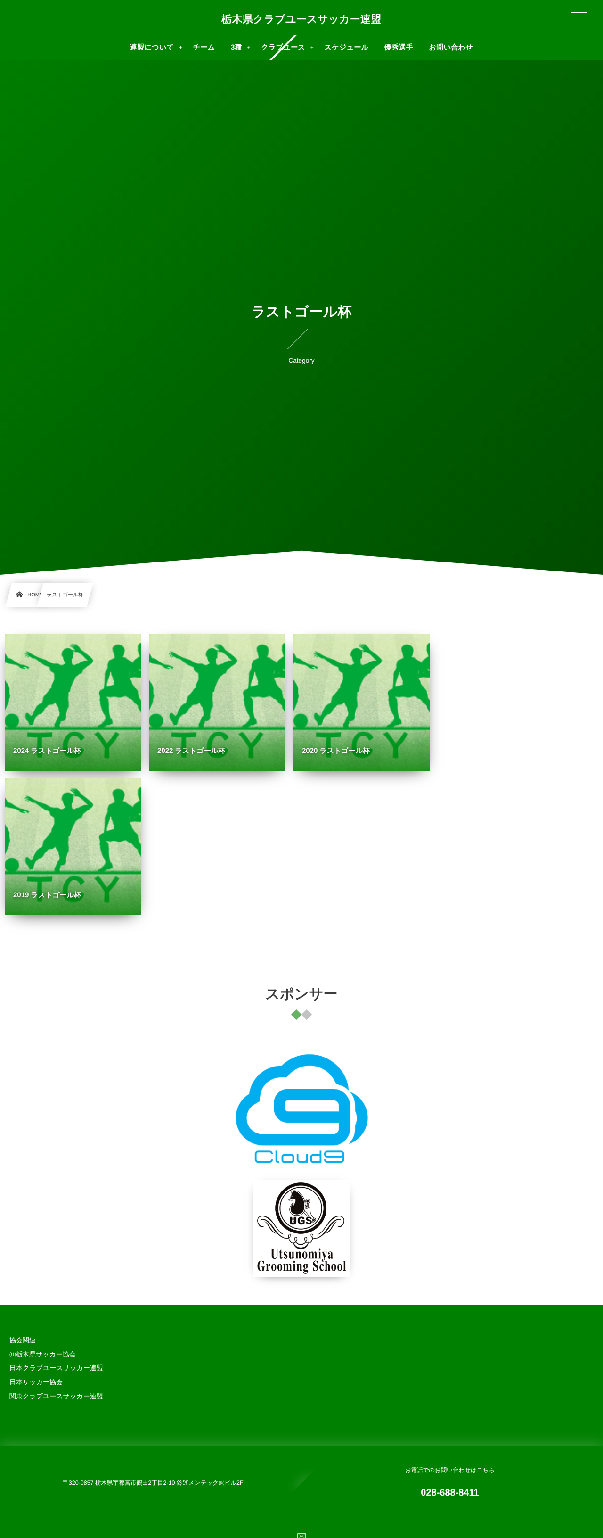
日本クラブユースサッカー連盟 (56, 1368)
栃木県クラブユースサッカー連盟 (301, 19)
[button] (578, 12)
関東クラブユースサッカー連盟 (56, 1396)
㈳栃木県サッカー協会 (42, 1354)
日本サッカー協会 (36, 1382)
